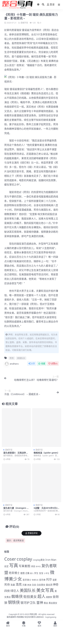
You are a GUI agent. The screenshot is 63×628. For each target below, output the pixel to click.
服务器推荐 (11, 617)
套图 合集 (25, 573)
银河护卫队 (28, 603)
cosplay (24, 559)
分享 (33, 363)
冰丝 (33, 566)
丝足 (6, 566)
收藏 (43, 363)
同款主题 (33, 614)
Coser (10, 559)
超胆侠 (49, 597)
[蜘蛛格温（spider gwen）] (46, 427)
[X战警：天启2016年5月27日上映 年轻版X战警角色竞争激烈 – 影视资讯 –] (46, 482)
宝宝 (41, 573)
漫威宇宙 (24, 22)
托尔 (49, 579)
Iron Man (50, 559)
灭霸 (24, 584)
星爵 (55, 579)
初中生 (38, 566)
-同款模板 (20, 617)
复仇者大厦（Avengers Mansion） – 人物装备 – (16, 509)
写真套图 (24, 566)
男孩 (29, 584)
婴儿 (31, 573)
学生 (36, 573)
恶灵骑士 (27, 579)
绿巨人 (14, 591)
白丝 (34, 584)
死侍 (46, 30)
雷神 (39, 602)
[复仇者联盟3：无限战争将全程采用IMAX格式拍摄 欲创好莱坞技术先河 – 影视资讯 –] (16, 427)
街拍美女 (30, 596)
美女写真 (45, 590)
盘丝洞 (49, 584)
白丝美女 (41, 584)
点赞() (54, 363)
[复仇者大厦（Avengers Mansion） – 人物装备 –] (16, 482)
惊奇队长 (35, 580)
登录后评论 (33, 533)
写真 (13, 565)
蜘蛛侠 (17, 596)
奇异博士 (14, 573)
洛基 (12, 584)
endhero (14, 363)
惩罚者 (42, 579)
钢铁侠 (14, 602)
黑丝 (46, 603)
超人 (41, 596)
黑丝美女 (53, 603)
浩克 (19, 584)
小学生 (46, 573)
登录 (52, 4)
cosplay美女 (39, 559)
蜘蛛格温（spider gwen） (46, 452)
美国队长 (46, 209)
